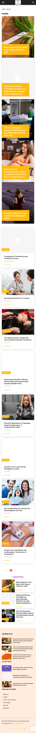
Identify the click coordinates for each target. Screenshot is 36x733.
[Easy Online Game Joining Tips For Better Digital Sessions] (7, 668)
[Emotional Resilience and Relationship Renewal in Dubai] (18, 203)
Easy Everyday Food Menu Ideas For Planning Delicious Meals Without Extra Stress (23, 640)
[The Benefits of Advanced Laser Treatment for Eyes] (18, 240)
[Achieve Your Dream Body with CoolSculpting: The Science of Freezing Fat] (18, 534)
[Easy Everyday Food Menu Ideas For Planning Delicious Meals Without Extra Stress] (7, 641)
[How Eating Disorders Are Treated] (18, 282)
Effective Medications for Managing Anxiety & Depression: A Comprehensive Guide (17, 425)
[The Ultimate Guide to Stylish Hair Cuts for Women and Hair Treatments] (18, 322)
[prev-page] (3, 570)
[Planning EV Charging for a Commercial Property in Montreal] (7, 676)
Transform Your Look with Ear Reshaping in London (15, 468)
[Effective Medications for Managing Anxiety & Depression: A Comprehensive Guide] (18, 407)
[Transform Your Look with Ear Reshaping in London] (18, 451)
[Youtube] (24, 729)
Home (3, 9)
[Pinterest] (20, 729)
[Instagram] (16, 729)
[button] (3, 2)
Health (5, 249)
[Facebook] (11, 729)
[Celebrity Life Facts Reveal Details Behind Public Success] (7, 684)
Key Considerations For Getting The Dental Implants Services (17, 509)
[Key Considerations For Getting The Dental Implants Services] (18, 492)
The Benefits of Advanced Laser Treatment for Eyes (16, 257)
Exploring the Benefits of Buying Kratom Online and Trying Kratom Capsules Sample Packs (16, 381)
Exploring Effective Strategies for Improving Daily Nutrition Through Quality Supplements (23, 599)
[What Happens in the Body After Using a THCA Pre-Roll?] (18, 37)
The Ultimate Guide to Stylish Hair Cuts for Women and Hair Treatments (17, 339)
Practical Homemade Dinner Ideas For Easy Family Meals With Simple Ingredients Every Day (23, 648)
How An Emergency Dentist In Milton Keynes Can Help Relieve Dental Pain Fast (25, 614)
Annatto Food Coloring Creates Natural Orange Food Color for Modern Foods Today (22, 656)
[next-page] (18, 570)
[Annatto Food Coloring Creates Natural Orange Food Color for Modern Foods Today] (7, 657)
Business (6, 372)
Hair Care (6, 331)
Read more (7, 264)
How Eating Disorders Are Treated (16, 298)
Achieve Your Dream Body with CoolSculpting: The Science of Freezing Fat (15, 552)
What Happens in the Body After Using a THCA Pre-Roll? (23, 584)
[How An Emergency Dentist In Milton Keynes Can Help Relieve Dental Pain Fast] (18, 120)
